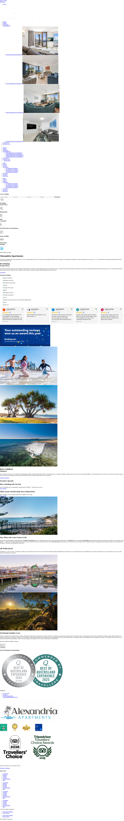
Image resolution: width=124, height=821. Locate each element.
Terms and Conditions (8, 811)
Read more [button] (30, 321)
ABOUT (5, 23)
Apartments (5, 167)
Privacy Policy (6, 813)
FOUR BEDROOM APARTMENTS (14, 141)
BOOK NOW (7, 145)
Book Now (5, 176)
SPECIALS (5, 24)
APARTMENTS (7, 25)
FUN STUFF (6, 142)
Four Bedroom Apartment (11, 172)
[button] (123, 315)
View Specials (3, 488)
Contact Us (5, 173)
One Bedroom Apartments (12, 168)
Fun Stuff (5, 174)
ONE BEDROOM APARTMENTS (14, 54)
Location (5, 777)
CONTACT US (6, 144)
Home (4, 163)
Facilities (5, 775)
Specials (5, 165)
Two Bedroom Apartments (12, 169)
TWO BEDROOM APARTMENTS (14, 83)
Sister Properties (6, 779)
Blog (4, 780)
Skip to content (3, 0)
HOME (4, 22)
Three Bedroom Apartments (12, 170)
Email (1, 645)
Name (1, 644)
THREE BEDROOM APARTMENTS (15, 112)
